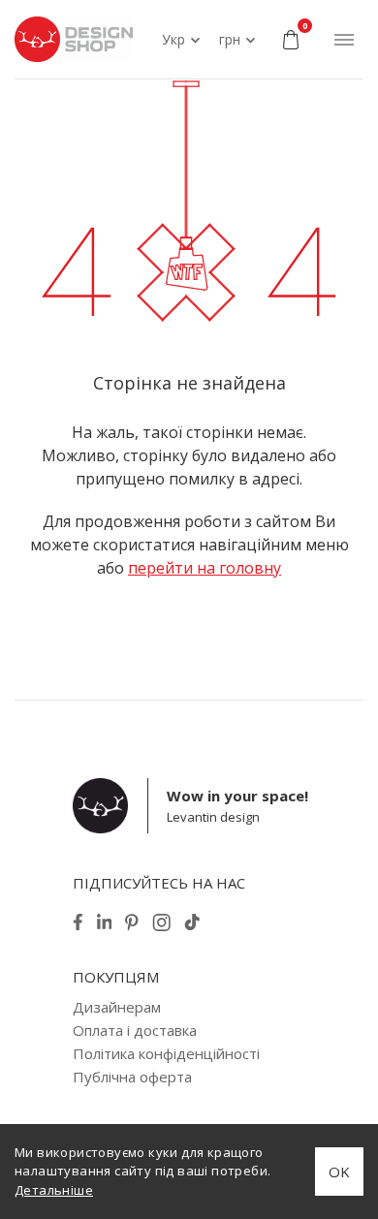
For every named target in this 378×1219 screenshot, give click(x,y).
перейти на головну (204, 567)
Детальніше (54, 1190)
